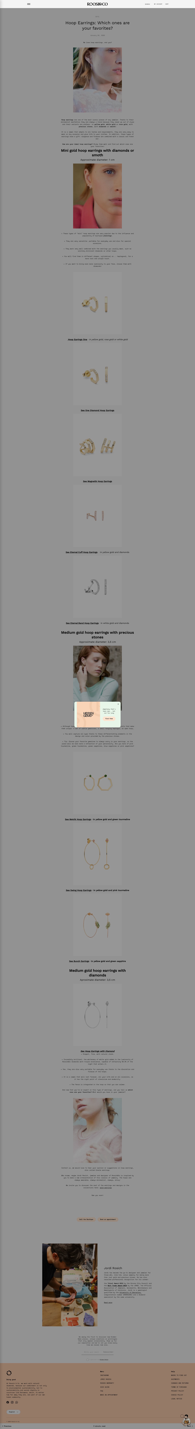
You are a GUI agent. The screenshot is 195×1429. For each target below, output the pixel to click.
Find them (109, 719)
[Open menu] (28, 4)
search (147, 4)
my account (158, 4)
